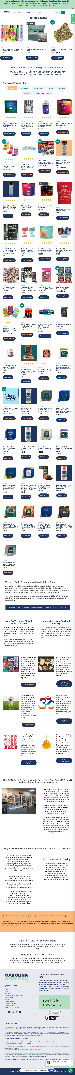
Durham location (51, 3)
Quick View (11, 42)
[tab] (12, 88)
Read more (43, 214)
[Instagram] (16, 1012)
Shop (14, 12)
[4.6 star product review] (11, 119)
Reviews (73, 18)
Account (28, 12)
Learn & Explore (36, 12)
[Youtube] (19, 1012)
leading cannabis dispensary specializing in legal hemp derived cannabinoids (56, 797)
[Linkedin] (9, 1012)
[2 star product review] (11, 324)
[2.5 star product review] (46, 365)
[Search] (63, 12)
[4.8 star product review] (46, 119)
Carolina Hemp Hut (25, 916)
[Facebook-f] (6, 1012)
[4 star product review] (11, 160)
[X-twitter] (13, 1012)
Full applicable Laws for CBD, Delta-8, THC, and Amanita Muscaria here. (23, 1049)
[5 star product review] (28, 119)
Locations (20, 12)
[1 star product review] (28, 201)
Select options (6, 58)
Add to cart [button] (26, 133)
